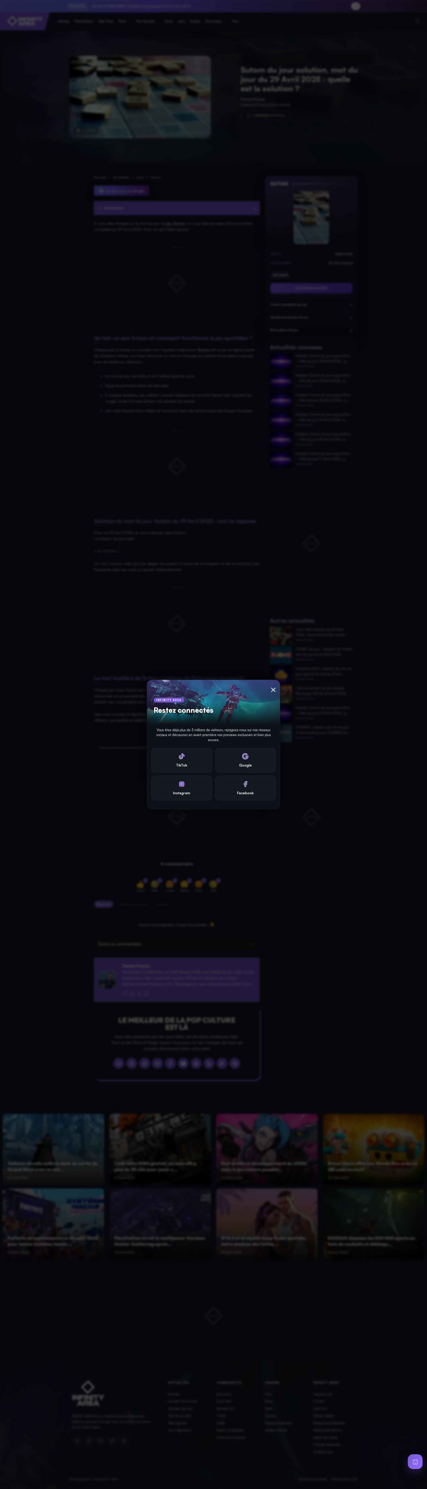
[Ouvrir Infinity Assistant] (415, 1461)
